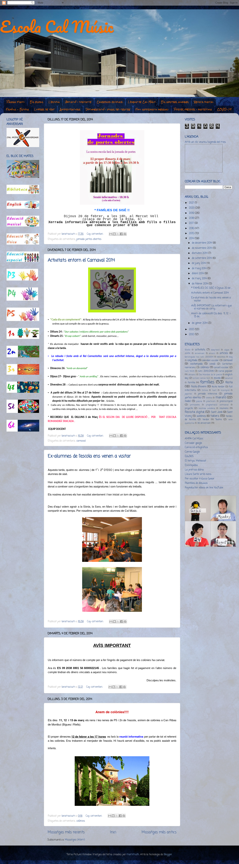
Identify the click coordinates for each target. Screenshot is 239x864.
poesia (199, 401)
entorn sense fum (201, 378)
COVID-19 (224, 109)
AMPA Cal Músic (194, 439)
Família (191, 382)
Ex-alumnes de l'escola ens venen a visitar (89, 456)
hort (214, 390)
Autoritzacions (70, 109)
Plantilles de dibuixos (196, 483)
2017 (192, 223)
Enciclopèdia (191, 465)
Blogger (168, 855)
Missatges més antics (159, 832)
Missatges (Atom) (75, 840)
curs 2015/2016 (206, 371)
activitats (200, 350)
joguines (188, 393)
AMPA (187, 353)
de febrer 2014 (200, 284)
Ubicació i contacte (78, 102)
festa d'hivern (199, 387)
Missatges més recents (66, 832)
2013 (192, 329)
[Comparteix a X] (118, 234)
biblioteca (221, 356)
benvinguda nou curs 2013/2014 (199, 356)
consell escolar (221, 367)
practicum (210, 401)
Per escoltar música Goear (199, 479)
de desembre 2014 (202, 243)
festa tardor (218, 386)
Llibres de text (44, 109)
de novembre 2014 (202, 248)
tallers (214, 416)
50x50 (187, 349)
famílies (207, 382)
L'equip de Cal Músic (142, 102)
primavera (195, 404)
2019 (192, 213)
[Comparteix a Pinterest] (125, 234)
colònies (80, 821)
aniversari (199, 353)
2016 (192, 228)
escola (217, 378)
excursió (228, 378)
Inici (113, 832)
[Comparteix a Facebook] (121, 234)
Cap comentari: (95, 234)
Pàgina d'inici (16, 102)
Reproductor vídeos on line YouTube (204, 488)
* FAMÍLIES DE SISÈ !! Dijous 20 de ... (211, 288)
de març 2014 (200, 279)
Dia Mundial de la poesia (210, 374)
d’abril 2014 (198, 274)
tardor (206, 419)
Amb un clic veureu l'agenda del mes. (205, 142)
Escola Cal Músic (57, 26)
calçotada (192, 360)
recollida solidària (207, 408)
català (212, 364)
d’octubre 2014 (200, 253)
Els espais (36, 102)
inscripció (225, 390)
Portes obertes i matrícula (193, 109)
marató (220, 397)
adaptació (215, 349)
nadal (188, 401)
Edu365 (189, 456)
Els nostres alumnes (175, 102)
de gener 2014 (200, 323)
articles (224, 353)
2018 (192, 218)
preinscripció (226, 401)
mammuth (133, 855)
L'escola (54, 102)
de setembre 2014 (202, 258)
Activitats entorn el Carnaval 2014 (81, 260)
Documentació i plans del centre (108, 109)
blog (230, 356)
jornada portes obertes (88, 239)
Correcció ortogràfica (196, 447)
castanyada (196, 364)
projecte (189, 408)
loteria (209, 397)
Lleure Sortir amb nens (198, 474)
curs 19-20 (189, 371)
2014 (192, 238)
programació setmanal (217, 404)
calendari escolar (210, 360)
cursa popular (225, 371)
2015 (192, 233)
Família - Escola (17, 109)
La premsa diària (194, 470)
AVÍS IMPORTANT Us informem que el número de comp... (211, 307)
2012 (192, 334)
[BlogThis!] (114, 234)
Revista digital (203, 102)
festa (228, 382)
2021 (192, 203)
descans (192, 374)
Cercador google (193, 443)
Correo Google (192, 452)
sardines (201, 416)
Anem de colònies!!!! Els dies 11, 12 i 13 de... (210, 315)
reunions (224, 408)
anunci (212, 353)
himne (205, 390)
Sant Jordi (216, 412)
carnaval (81, 441)
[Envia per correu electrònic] (111, 234)
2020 (192, 208)
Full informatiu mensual (152, 109)
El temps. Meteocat (195, 461)
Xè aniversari (204, 423)
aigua (226, 349)
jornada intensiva (207, 394)
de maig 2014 (199, 268)
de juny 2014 (199, 263)
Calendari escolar (110, 102)
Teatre (218, 419)
